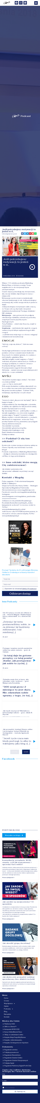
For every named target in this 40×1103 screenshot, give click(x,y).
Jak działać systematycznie (12, 469)
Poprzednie (14, 751)
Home (6, 998)
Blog (5, 1011)
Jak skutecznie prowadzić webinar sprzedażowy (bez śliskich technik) (18, 978)
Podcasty (7, 1009)
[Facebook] (16, 3)
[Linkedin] (25, 3)
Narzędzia (7, 1014)
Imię (3, 1074)
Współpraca (8, 1003)
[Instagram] (21, 3)
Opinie (6, 1006)
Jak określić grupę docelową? (16, 943)
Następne (26, 751)
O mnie (6, 1001)
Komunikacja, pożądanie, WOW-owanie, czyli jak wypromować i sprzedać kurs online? (17, 862)
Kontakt (6, 1017)
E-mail (4, 1080)
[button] (36, 3)
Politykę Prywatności (28, 589)
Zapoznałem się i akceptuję (20, 589)
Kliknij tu (12, 483)
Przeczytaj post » (8, 877)
